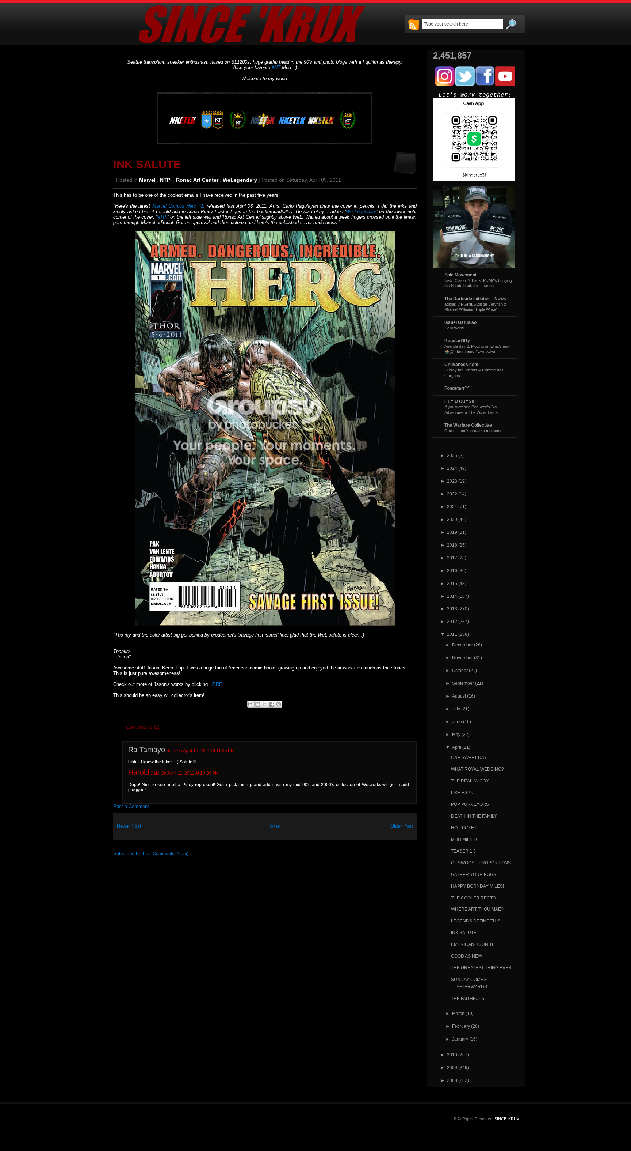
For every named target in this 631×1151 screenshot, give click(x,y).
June (457, 721)
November (462, 657)
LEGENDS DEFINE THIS (475, 920)
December (462, 644)
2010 (452, 1054)
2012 (452, 621)
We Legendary (361, 211)
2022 (452, 493)
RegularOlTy (457, 340)
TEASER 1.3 (463, 851)
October (460, 670)
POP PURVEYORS (470, 804)
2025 (452, 455)
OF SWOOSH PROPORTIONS (481, 862)
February (461, 1026)
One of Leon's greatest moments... (475, 431)
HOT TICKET (464, 827)
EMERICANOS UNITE (473, 944)
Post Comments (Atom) (165, 853)
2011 (452, 634)
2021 (452, 506)
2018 (452, 545)
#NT (276, 67)
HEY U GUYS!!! (460, 401)
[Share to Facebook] (271, 704)
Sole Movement (460, 274)
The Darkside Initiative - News (475, 298)
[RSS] (413, 25)
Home (273, 826)
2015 (452, 583)
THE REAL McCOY (470, 780)
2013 (452, 608)
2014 (452, 596)
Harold (138, 772)
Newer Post (129, 826)
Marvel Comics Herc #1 (177, 206)
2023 (452, 481)
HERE (215, 684)
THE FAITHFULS (467, 998)
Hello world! (454, 328)
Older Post (401, 826)
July (456, 708)
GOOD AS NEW (466, 956)
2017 (452, 557)
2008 (452, 1080)
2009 (452, 1067)
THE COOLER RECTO (473, 897)
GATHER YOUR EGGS (473, 874)
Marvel (147, 180)
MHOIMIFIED (464, 839)
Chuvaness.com (461, 364)
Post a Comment (131, 806)
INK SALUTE (147, 164)
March (458, 1013)
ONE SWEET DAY (469, 757)
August (459, 696)
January (460, 1039)
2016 (452, 570)
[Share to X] (264, 704)
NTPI (166, 180)
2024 (452, 468)
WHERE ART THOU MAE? (477, 909)
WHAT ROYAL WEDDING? (477, 769)
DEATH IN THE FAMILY (474, 816)
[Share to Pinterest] (278, 704)
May (456, 734)
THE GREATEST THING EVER (481, 967)
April (456, 747)
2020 (452, 519)
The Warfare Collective (468, 425)
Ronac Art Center (197, 180)
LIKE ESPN (462, 792)
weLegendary (240, 180)
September (463, 683)
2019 (452, 532)
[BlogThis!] (257, 704)
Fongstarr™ (456, 388)
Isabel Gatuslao (460, 322)
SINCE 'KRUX (506, 1119)
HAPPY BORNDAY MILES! (477, 886)
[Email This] (251, 704)
